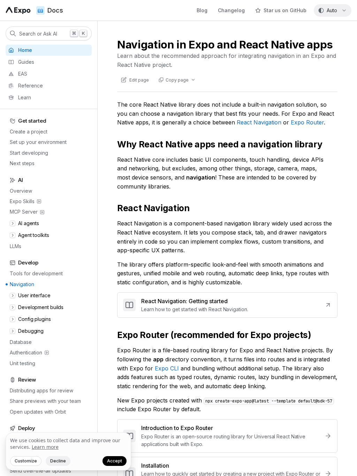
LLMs (15, 246)
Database (21, 342)
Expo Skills (22, 201)
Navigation (22, 284)
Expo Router (307, 122)
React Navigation (259, 122)
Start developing (29, 153)
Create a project (28, 132)
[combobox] (332, 10)
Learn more (45, 447)
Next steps (22, 163)
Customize (26, 460)
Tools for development (36, 273)
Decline (58, 460)
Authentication (26, 352)
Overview (21, 191)
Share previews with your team (45, 401)
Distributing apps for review (41, 390)
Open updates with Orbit (38, 412)
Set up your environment (38, 142)
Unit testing (22, 363)
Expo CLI (167, 368)
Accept (114, 460)
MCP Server (24, 212)
